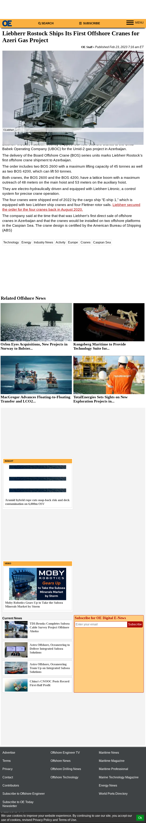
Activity (60, 242)
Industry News (43, 242)
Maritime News (109, 752)
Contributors (10, 785)
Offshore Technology (64, 777)
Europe (73, 242)
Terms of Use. (68, 819)
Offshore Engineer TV (65, 752)
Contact (7, 777)
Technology (11, 242)
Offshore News (61, 760)
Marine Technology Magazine (119, 777)
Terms (6, 760)
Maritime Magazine (112, 760)
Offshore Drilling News (66, 769)
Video (8, 563)
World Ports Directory (113, 793)
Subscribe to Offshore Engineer (23, 793)
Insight (9, 461)
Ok (140, 817)
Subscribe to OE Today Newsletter (17, 804)
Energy (26, 242)
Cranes (85, 242)
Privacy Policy (42, 819)
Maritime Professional (113, 769)
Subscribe (91, 23)
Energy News (108, 785)
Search (47, 23)
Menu (139, 22)
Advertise (8, 752)
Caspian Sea (102, 242)
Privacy (7, 769)
